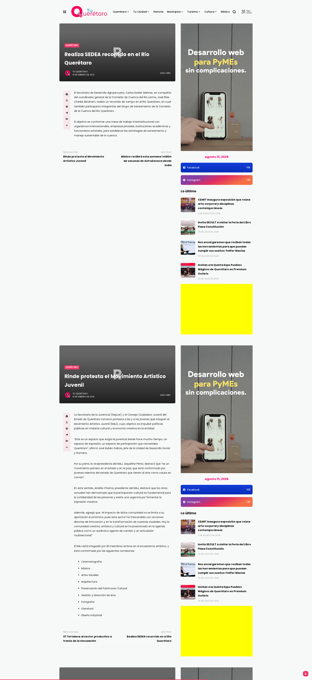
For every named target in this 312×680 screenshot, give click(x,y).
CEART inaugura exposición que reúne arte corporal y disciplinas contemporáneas (224, 204)
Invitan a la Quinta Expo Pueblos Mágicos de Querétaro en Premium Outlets (222, 269)
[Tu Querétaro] (89, 12)
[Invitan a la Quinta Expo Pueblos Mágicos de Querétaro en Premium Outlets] (188, 270)
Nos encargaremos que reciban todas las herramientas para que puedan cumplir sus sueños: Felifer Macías (224, 246)
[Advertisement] (217, 309)
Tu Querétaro (80, 71)
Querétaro (72, 45)
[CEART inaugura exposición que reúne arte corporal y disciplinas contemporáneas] (188, 205)
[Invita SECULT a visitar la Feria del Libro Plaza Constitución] (188, 227)
